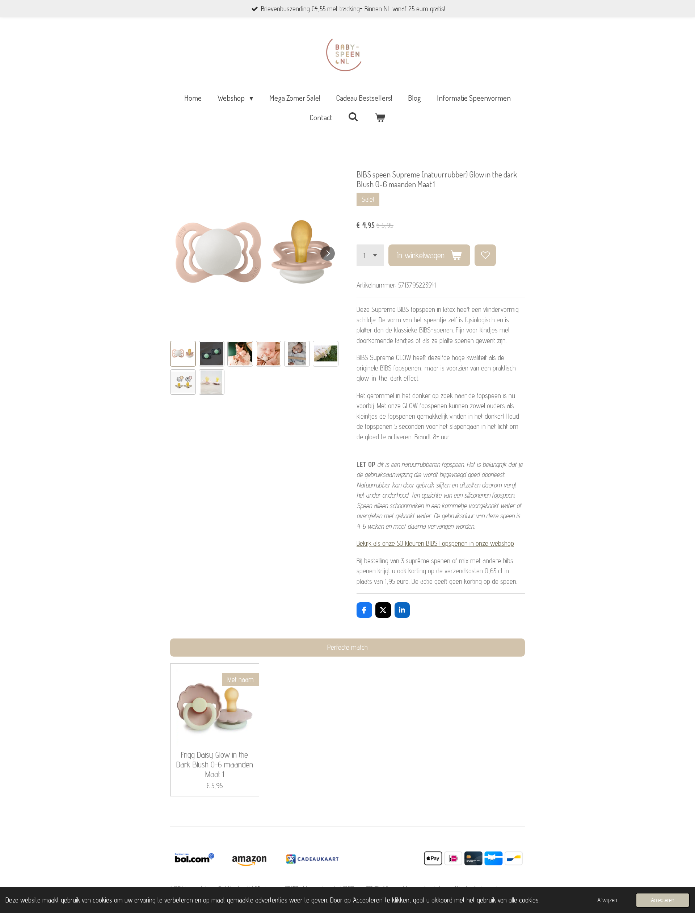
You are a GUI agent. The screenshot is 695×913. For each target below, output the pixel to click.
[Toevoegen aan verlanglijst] (485, 255)
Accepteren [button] (662, 900)
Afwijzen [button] (607, 900)
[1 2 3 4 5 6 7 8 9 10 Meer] (370, 255)
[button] (183, 354)
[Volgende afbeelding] (327, 253)
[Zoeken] (353, 116)
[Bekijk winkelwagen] (380, 117)
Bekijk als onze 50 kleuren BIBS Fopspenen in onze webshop (435, 543)
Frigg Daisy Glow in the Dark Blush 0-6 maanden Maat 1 (214, 764)
